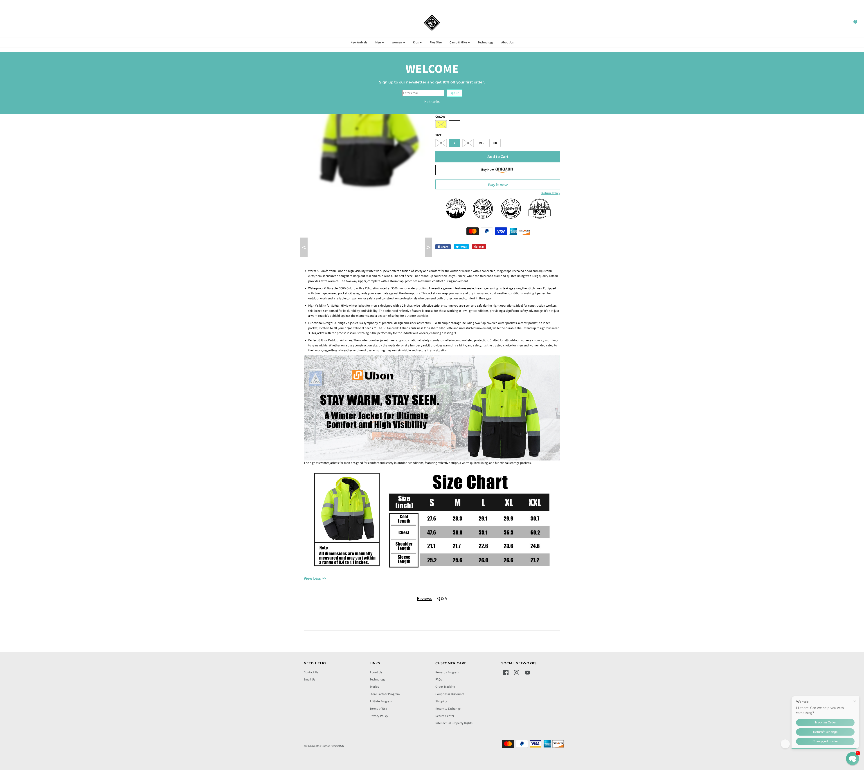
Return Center (444, 716)
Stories (374, 687)
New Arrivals (359, 42)
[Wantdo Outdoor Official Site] (432, 23)
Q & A (442, 598)
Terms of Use (378, 709)
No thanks (432, 101)
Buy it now (498, 185)
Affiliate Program (381, 701)
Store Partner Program (385, 694)
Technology (485, 42)
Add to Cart (497, 157)
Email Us (309, 679)
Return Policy (550, 193)
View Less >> (315, 578)
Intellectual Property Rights (453, 723)
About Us (507, 42)
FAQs (438, 679)
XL (468, 143)
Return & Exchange (448, 709)
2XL (481, 143)
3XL (495, 143)
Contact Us (311, 672)
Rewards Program (447, 672)
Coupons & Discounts (449, 694)
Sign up (454, 93)
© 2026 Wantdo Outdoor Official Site (324, 746)
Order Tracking (445, 687)
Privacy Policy (379, 716)
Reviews (424, 598)
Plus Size (436, 42)
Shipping (441, 701)
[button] (852, 758)
